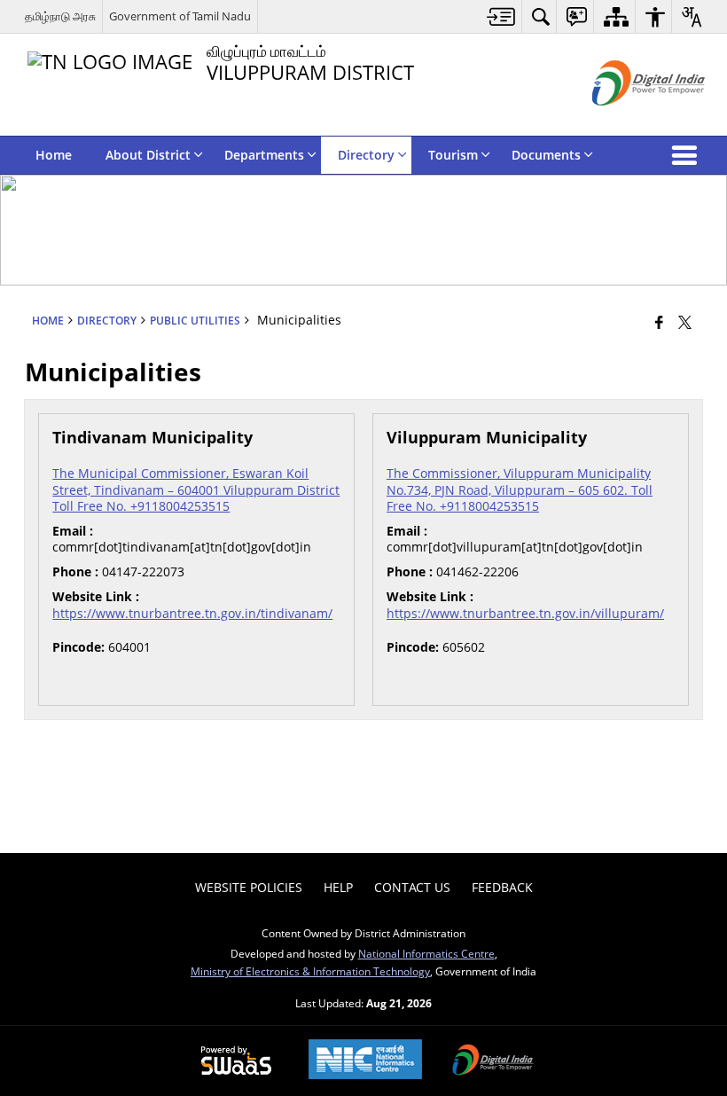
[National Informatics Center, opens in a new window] (365, 1061)
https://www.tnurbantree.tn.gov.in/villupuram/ (525, 613)
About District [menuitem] (148, 154)
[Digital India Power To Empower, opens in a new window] (493, 1061)
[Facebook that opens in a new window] (659, 321)
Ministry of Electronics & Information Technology (310, 971)
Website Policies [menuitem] (248, 887)
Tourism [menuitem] (453, 154)
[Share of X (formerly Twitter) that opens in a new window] (685, 321)
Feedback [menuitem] (502, 887)
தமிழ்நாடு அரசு (60, 16)
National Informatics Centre (426, 953)
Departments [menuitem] (264, 154)
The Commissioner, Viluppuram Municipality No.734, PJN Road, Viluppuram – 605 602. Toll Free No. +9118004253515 (520, 489)
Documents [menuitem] (546, 154)
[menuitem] (501, 16)
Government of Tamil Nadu (180, 16)
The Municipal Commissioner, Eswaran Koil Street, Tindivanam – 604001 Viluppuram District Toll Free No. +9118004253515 (196, 489)
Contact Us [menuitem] (412, 887)
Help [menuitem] (338, 887)
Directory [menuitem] (366, 154)
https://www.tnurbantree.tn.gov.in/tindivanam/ (192, 613)
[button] (688, 155)
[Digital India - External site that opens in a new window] (626, 120)
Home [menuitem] (53, 154)
